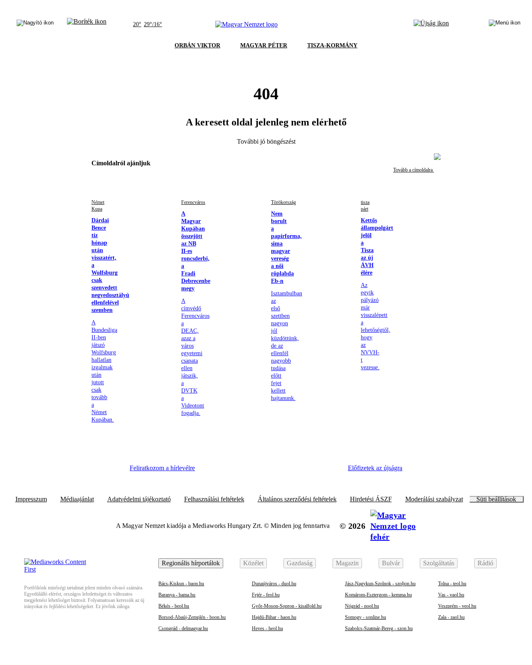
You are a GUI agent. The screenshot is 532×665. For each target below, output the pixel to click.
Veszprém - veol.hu (457, 606)
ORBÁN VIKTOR (197, 45)
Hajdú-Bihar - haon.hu (274, 617)
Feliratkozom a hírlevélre (162, 467)
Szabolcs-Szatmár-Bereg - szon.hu (379, 628)
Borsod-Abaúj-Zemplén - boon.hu (192, 617)
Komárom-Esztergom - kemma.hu (378, 595)
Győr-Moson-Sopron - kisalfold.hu (287, 606)
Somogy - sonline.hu (365, 617)
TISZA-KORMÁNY (332, 45)
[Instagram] (237, 471)
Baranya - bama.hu (176, 595)
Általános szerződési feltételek (297, 499)
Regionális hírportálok (191, 563)
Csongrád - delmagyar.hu (183, 628)
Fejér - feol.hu (266, 595)
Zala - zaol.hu (451, 617)
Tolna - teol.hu (452, 583)
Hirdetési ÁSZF (371, 499)
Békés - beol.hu (173, 606)
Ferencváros (193, 202)
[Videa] (282, 471)
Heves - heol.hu (267, 628)
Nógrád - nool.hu (362, 606)
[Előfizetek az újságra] (431, 24)
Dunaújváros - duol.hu (274, 583)
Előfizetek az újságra (375, 467)
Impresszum (31, 499)
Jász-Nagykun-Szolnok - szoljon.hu (380, 583)
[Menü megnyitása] (504, 24)
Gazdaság (300, 563)
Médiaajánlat (77, 499)
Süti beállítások (496, 499)
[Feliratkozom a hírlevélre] (86, 24)
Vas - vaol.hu (451, 595)
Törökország (283, 202)
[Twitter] (260, 471)
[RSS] (328, 471)
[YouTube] (305, 471)
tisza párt (365, 205)
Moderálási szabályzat (434, 499)
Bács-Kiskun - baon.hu (181, 583)
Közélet (253, 563)
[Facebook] (214, 471)
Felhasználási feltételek (214, 499)
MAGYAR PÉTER (263, 45)
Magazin (347, 563)
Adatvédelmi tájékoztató (139, 499)
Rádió (485, 563)
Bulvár (391, 563)
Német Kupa (97, 205)
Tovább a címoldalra (413, 170)
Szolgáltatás (438, 563)
